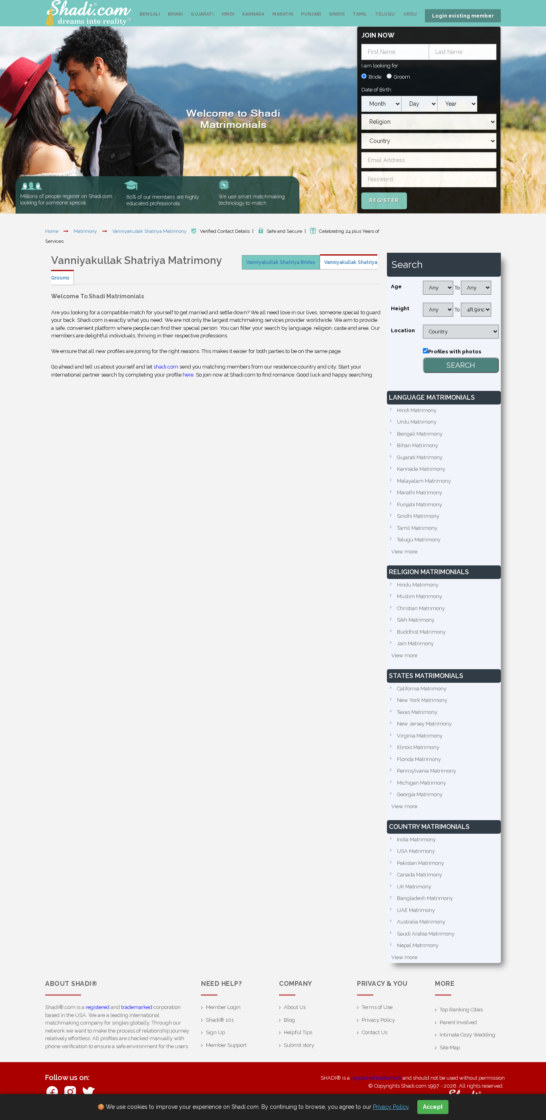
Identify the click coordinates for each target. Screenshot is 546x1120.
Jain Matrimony (415, 643)
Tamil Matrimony (417, 528)
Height (400, 308)
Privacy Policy (378, 1020)
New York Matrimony (422, 700)
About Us (295, 1007)
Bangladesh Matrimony (425, 898)
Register (384, 200)
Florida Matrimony (419, 759)
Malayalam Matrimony (424, 481)
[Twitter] (88, 1091)
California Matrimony (421, 689)
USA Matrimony (416, 851)
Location (403, 330)
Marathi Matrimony (419, 493)
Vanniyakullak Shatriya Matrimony (150, 231)
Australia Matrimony (421, 922)
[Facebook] (52, 1091)
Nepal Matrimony (417, 945)
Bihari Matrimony (417, 445)
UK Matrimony (414, 887)
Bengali (149, 14)
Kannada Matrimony (421, 469)
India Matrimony (416, 839)
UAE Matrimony (416, 910)
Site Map (450, 1048)
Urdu (410, 14)
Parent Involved (458, 1022)
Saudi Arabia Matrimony (425, 934)
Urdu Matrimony (416, 422)
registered (98, 1007)
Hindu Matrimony (417, 585)
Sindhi (337, 14)
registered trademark (376, 1078)
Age (396, 286)
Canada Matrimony (419, 875)
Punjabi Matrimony (419, 504)
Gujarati (202, 14)
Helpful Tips (298, 1032)
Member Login (223, 1007)
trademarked (136, 1007)
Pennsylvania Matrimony (426, 771)
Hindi (227, 14)
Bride (375, 77)
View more (404, 552)
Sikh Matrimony (415, 620)
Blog (289, 1020)
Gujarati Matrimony (419, 457)
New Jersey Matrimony (424, 724)
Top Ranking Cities (461, 1010)
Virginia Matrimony (419, 736)
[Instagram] (70, 1091)
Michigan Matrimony (421, 783)
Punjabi (311, 14)
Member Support (226, 1045)
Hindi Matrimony (416, 410)
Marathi (282, 14)
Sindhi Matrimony (418, 516)
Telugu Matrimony (418, 540)
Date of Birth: (376, 90)
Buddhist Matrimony (421, 632)
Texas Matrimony (417, 712)
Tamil (360, 14)
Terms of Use (377, 1007)
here (188, 375)
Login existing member (463, 16)
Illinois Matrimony (418, 747)
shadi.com (165, 367)
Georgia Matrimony (419, 794)
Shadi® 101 (220, 1020)
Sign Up (215, 1032)
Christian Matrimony (421, 608)
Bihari (175, 14)
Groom (402, 77)
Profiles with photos (454, 352)
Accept (433, 1107)
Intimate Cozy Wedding (467, 1035)
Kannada (253, 14)
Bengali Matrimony (419, 434)
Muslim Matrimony (419, 596)
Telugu (385, 14)
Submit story (299, 1045)
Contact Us (374, 1032)
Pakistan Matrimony (420, 863)
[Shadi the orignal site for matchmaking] (88, 13)
